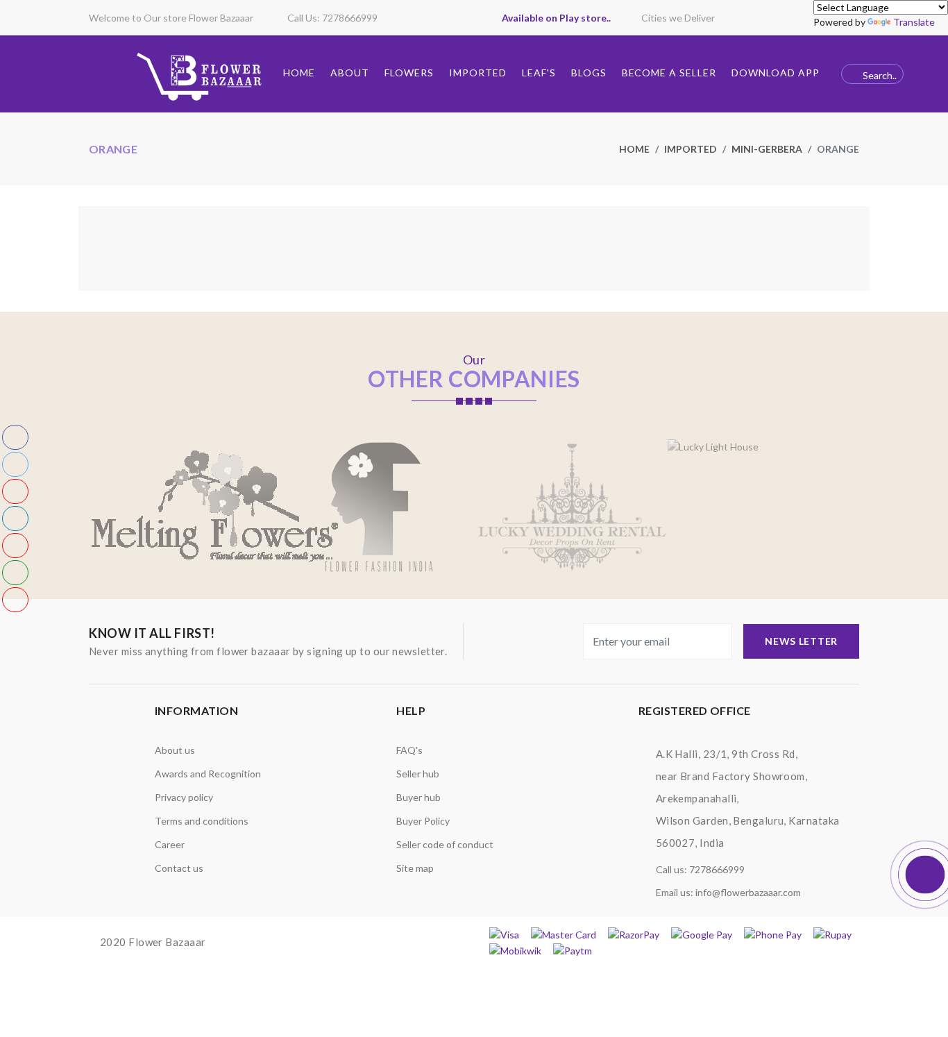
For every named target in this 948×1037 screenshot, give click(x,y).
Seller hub (417, 773)
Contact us (179, 868)
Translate (914, 22)
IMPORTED (690, 149)
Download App (775, 72)
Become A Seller (669, 72)
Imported (478, 72)
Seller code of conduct (444, 844)
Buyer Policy (423, 821)
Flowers (409, 72)
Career (170, 844)
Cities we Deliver (678, 18)
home (634, 149)
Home (299, 72)
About (349, 72)
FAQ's (409, 750)
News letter (801, 641)
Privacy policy (184, 797)
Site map (415, 868)
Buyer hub (418, 797)
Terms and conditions (201, 821)
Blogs (589, 72)
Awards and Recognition (208, 773)
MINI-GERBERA (766, 149)
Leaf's (539, 72)
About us (175, 750)
